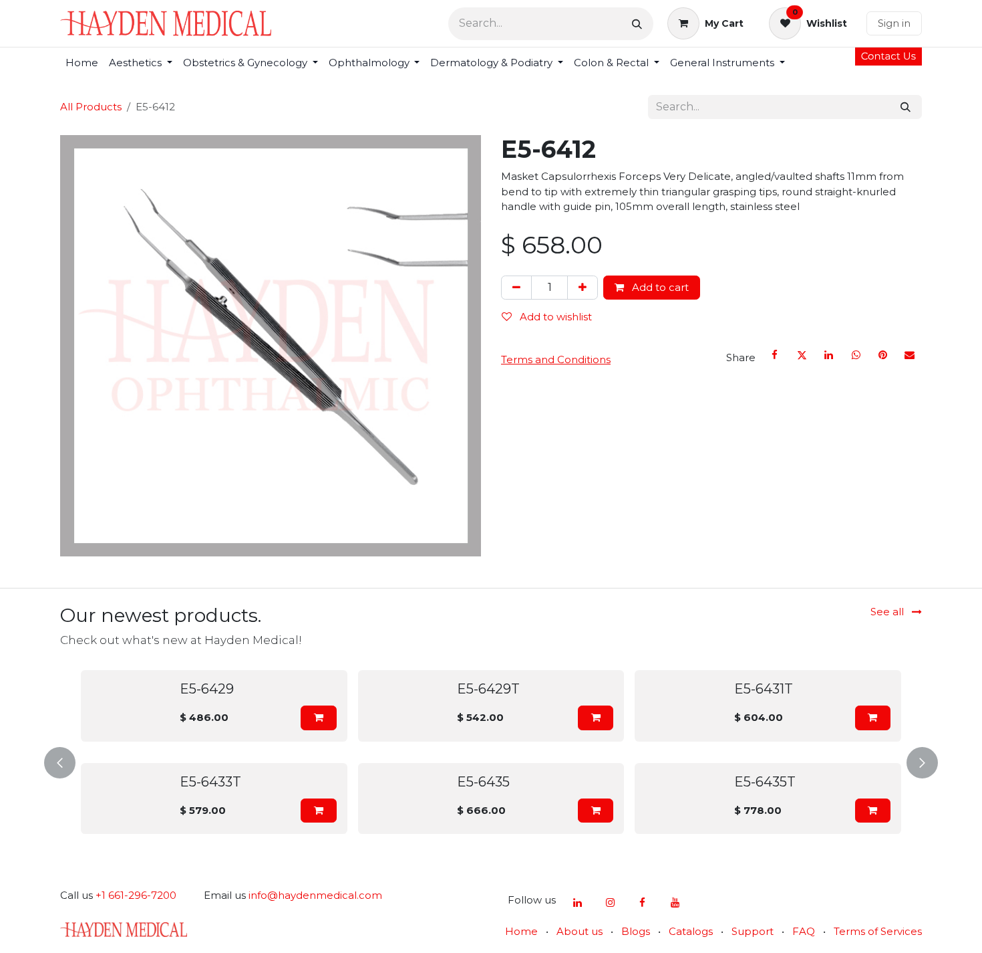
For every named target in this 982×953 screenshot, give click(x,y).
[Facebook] (775, 355)
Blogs (635, 931)
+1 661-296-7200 (136, 895)
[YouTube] (674, 903)
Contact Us (888, 55)
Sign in (894, 23)
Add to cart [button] (659, 287)
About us (579, 931)
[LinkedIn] (829, 355)
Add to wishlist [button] (554, 316)
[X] (802, 355)
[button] (318, 718)
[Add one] (582, 288)
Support (752, 931)
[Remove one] (516, 288)
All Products (91, 106)
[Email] (910, 355)
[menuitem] (82, 63)
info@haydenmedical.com (315, 895)
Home (521, 931)
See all (888, 611)
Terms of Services (878, 931)
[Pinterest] (882, 355)
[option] (491, 760)
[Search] (637, 23)
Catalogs (691, 931)
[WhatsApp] (856, 355)
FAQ (803, 931)
